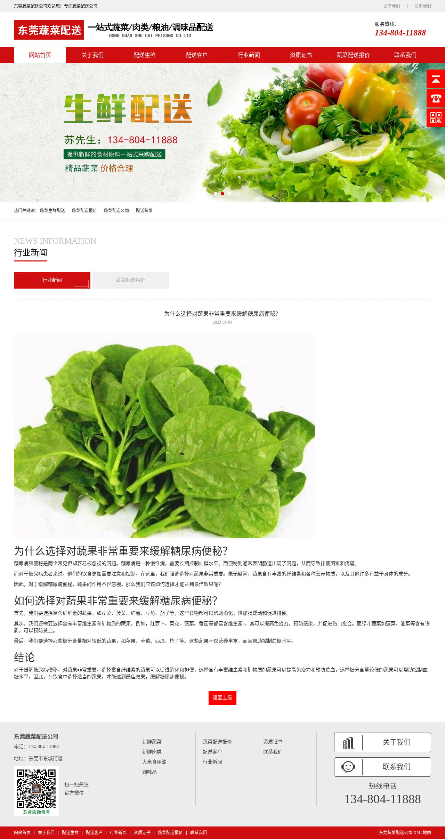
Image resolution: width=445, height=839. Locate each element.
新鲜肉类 (152, 752)
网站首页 (40, 55)
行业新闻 (249, 55)
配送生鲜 (145, 55)
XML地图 (422, 832)
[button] (215, 193)
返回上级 (222, 697)
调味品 (149, 772)
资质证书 (301, 55)
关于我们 (391, 6)
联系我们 (422, 6)
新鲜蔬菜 (152, 741)
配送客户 (197, 55)
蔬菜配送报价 (353, 55)
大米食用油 (154, 762)
